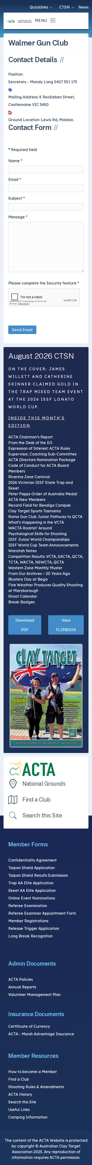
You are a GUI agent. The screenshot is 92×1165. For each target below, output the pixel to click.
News (83, 7)
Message (17, 217)
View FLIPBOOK (66, 625)
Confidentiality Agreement (32, 860)
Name (15, 160)
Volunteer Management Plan (34, 994)
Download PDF (24, 625)
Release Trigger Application (33, 928)
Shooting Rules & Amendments (36, 1086)
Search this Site (42, 815)
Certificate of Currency (29, 1026)
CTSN (65, 7)
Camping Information (27, 1117)
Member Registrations (28, 920)
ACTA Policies (20, 979)
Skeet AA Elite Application (32, 890)
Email (14, 179)
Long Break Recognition (30, 936)
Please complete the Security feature (43, 283)
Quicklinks (39, 7)
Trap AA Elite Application (31, 883)
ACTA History (20, 1094)
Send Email (22, 329)
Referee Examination (27, 905)
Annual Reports (22, 987)
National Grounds (43, 783)
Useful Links (19, 1109)
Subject (16, 198)
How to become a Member (32, 1071)
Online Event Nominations (31, 898)
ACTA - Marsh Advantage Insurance (41, 1034)
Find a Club (36, 799)
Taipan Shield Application (31, 867)
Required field (22, 149)
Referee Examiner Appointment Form (42, 913)
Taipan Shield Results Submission (38, 875)
